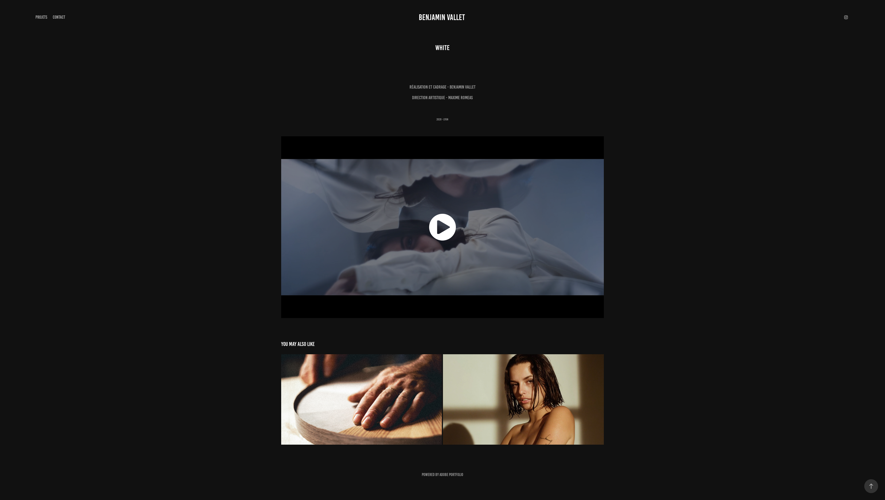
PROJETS (41, 17)
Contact (59, 17)
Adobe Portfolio (451, 474)
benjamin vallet (442, 17)
